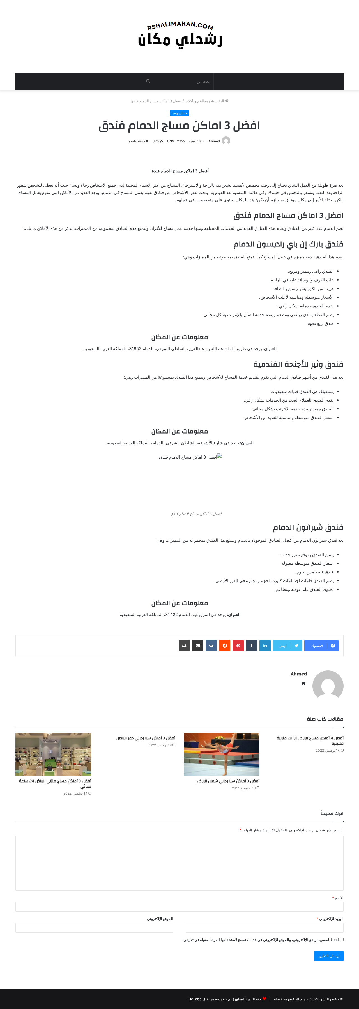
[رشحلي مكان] (180, 33)
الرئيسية (218, 101)
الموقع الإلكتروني (160, 919)
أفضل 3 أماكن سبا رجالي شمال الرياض (228, 781)
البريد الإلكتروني (330, 919)
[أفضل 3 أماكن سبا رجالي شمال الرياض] (221, 754)
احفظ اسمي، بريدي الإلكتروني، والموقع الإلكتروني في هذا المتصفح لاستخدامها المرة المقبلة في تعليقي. (260, 940)
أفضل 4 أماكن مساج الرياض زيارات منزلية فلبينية (310, 741)
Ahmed (214, 141)
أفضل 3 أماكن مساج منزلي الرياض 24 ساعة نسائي (55, 783)
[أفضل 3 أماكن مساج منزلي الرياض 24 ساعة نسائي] (53, 754)
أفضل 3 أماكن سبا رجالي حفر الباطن (145, 738)
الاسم (338, 897)
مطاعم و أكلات (196, 101)
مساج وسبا (179, 113)
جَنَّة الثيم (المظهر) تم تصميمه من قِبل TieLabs (224, 999)
